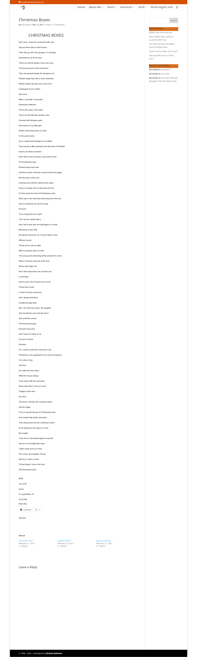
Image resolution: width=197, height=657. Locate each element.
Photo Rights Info (162, 7)
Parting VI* (166, 69)
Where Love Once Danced (160, 32)
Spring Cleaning (103, 540)
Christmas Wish (26, 540)
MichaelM (25, 24)
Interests (126, 7)
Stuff (141, 7)
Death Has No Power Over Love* (163, 51)
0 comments (59, 24)
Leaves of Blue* (64, 540)
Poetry (48, 24)
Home (81, 7)
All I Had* (165, 73)
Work (110, 7)
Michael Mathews (54, 653)
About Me (95, 7)
